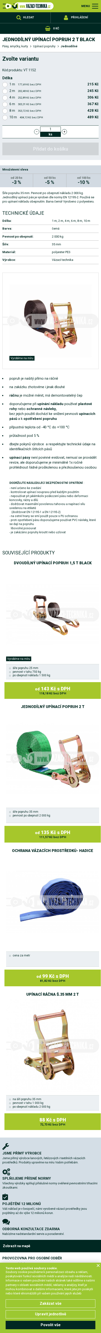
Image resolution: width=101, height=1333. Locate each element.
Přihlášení (79, 17)
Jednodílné (69, 46)
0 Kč (56, 28)
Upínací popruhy (44, 46)
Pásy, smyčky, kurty (15, 46)
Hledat (28, 17)
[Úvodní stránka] (28, 6)
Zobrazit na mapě (16, 1246)
